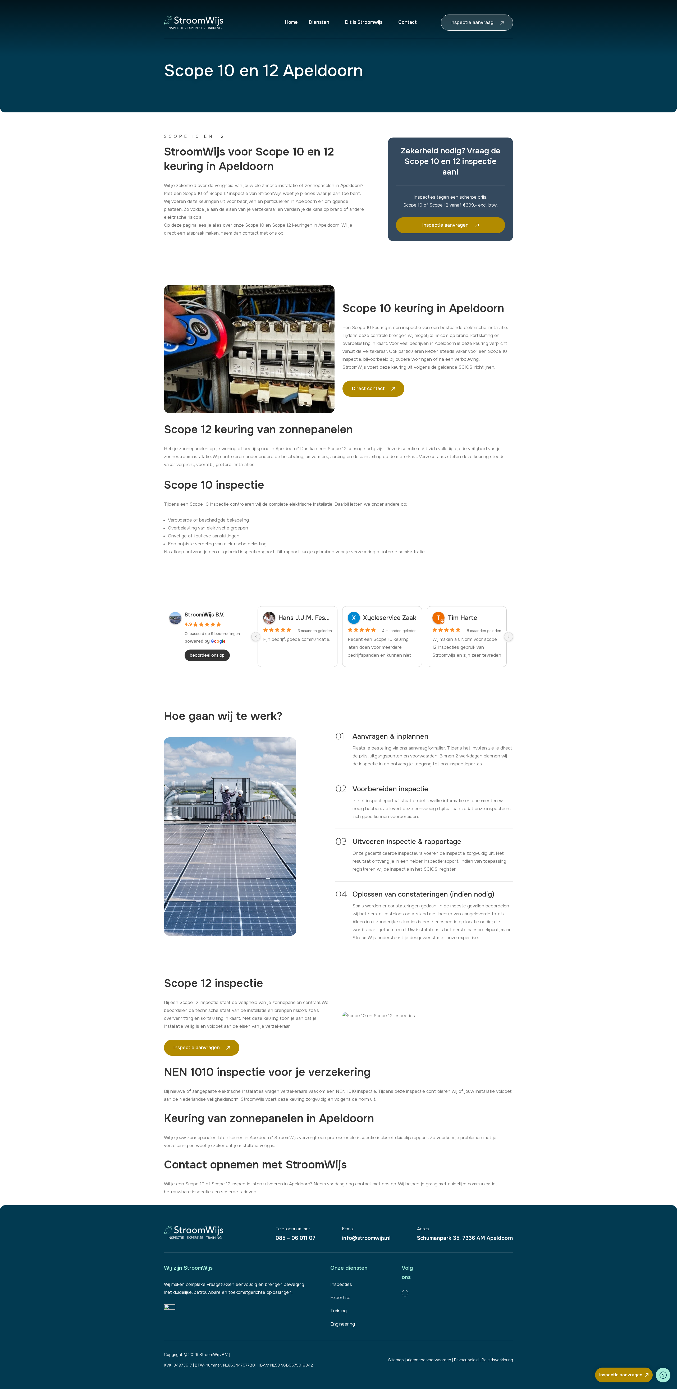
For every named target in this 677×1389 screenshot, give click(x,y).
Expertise (340, 1297)
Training (338, 1311)
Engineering (342, 1324)
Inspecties (341, 1284)
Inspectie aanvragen (620, 1375)
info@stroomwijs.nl (366, 1233)
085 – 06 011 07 (295, 1233)
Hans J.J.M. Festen (305, 618)
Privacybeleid (466, 1360)
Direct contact (368, 388)
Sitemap (396, 1360)
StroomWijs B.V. (204, 615)
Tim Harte (462, 618)
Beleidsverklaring (497, 1360)
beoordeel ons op (207, 655)
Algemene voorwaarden (429, 1360)
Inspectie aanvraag (471, 22)
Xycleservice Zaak (389, 618)
